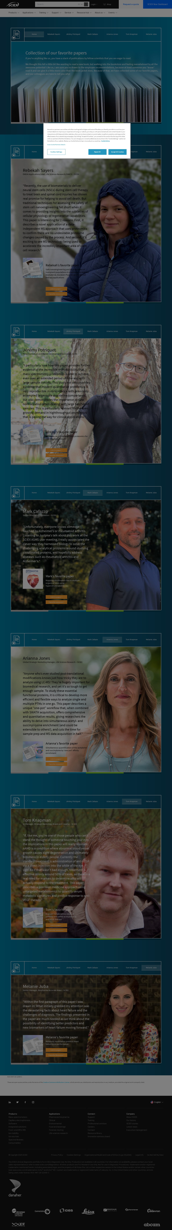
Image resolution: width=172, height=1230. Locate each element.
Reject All (97, 152)
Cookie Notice (105, 141)
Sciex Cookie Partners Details (56, 145)
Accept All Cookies (117, 152)
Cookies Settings (56, 152)
